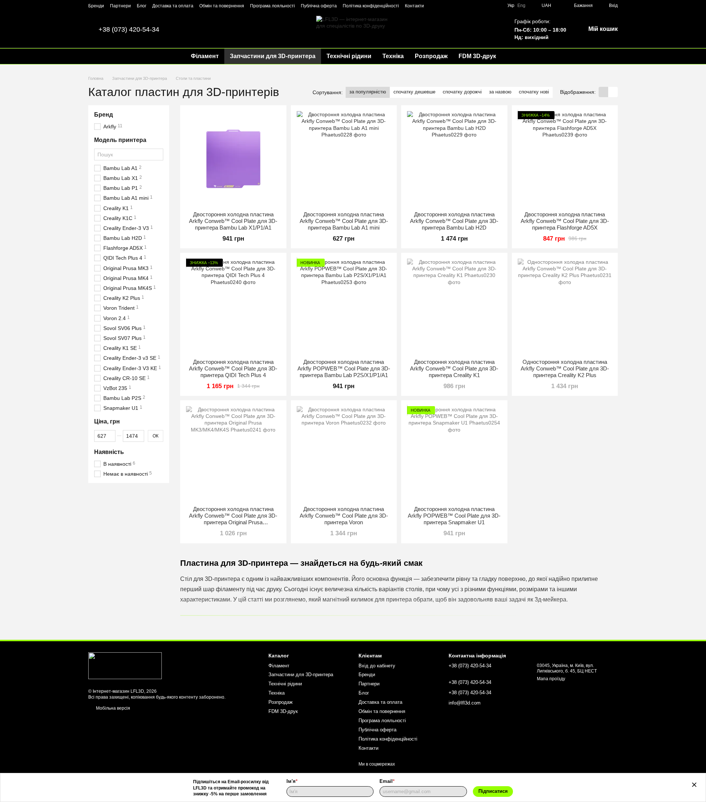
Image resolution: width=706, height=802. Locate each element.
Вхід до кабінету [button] (377, 665)
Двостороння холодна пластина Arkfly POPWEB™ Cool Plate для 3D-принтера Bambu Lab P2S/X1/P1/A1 (343, 368)
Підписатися (493, 791)
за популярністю (367, 92)
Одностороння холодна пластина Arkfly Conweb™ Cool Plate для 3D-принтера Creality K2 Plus (565, 368)
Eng (521, 5)
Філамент (205, 56)
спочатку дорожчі (462, 92)
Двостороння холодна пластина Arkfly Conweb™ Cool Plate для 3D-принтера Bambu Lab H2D (454, 221)
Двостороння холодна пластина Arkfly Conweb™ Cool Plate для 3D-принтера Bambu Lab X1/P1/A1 (233, 221)
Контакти (414, 5)
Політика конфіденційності (371, 5)
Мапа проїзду (551, 678)
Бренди (96, 5)
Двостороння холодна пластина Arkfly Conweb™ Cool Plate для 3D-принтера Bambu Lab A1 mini (344, 221)
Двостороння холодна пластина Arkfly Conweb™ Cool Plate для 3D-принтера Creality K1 (454, 368)
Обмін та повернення (221, 5)
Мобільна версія (112, 708)
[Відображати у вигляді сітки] (603, 92)
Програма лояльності (272, 5)
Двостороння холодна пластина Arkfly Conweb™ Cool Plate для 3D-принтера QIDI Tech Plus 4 (233, 368)
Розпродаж (431, 56)
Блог (141, 5)
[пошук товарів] (515, 56)
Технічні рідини (349, 56)
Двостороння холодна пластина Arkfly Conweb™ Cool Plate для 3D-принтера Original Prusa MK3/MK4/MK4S (233, 519)
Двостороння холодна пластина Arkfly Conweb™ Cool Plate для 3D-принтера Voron (344, 515)
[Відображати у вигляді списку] (613, 92)
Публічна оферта (319, 5)
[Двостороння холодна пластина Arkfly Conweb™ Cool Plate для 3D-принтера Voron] (344, 453)
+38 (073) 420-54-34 (129, 29)
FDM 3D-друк (477, 56)
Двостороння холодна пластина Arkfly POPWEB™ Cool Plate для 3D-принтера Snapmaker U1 (454, 515)
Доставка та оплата (172, 5)
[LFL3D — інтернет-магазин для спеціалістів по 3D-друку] (125, 665)
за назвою (500, 92)
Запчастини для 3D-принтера (272, 56)
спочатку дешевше (414, 92)
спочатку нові (534, 92)
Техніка (393, 56)
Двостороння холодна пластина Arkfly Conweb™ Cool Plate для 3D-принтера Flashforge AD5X (565, 221)
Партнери (120, 5)
